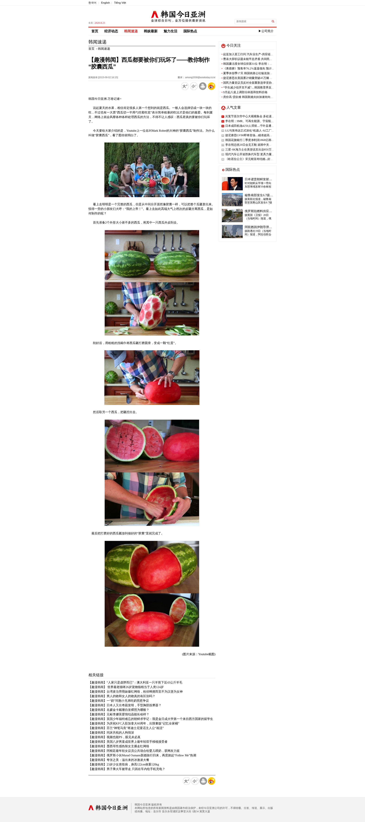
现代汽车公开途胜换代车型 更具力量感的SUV (254, 154)
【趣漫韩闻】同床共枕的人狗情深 (111, 732)
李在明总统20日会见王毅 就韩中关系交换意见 (254, 144)
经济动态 (111, 31)
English (105, 2)
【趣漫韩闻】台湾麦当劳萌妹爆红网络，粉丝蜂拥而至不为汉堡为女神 (135, 691)
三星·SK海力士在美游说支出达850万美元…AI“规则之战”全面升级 (267, 149)
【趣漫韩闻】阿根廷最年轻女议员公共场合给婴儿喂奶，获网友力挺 (134, 750)
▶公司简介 (266, 31)
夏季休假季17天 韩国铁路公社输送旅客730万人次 (253, 73)
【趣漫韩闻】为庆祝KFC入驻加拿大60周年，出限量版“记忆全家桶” (133, 723)
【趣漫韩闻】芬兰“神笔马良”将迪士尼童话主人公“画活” (126, 728)
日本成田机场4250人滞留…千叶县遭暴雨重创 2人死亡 (259, 125)
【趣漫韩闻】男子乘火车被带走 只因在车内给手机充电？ (126, 769)
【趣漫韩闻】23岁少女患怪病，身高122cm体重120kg (123, 764)
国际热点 (190, 31)
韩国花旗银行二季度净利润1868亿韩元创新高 (254, 140)
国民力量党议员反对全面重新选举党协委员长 (250, 82)
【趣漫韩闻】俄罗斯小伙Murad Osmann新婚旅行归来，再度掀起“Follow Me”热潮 (142, 755)
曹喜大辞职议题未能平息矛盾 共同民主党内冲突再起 (255, 59)
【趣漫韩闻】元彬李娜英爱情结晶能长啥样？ (118, 714)
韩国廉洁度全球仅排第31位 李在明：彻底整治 (251, 63)
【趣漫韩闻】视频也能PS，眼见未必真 (114, 737)
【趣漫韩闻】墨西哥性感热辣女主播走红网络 (118, 746)
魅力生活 (170, 31)
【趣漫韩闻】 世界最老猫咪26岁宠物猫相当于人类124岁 (126, 687)
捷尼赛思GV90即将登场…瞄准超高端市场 (251, 135)
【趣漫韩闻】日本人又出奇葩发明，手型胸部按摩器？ (124, 705)
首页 (94, 31)
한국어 (92, 2)
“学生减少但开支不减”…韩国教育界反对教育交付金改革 (257, 87)
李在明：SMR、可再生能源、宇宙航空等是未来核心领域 (261, 121)
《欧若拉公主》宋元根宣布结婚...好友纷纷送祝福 (256, 159)
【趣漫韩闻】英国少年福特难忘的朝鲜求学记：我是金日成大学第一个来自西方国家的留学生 (150, 718)
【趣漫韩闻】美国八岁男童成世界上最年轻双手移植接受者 (127, 741)
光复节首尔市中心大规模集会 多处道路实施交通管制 (258, 116)
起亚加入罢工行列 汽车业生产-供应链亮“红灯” (251, 54)
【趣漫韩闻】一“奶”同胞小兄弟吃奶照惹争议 (118, 700)
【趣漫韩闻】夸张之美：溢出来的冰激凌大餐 (118, 759)
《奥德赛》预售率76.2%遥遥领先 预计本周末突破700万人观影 (261, 68)
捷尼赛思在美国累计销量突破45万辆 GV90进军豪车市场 (257, 78)
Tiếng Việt (120, 2)
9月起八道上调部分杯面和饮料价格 (244, 92)
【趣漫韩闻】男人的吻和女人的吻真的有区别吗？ (121, 696)
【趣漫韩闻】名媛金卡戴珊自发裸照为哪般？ (118, 709)
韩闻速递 (131, 31)
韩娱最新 (151, 31)
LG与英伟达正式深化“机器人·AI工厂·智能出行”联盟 (258, 130)
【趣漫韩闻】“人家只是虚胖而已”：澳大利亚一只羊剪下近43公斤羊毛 (135, 682)
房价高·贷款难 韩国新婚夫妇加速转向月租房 (250, 96)
